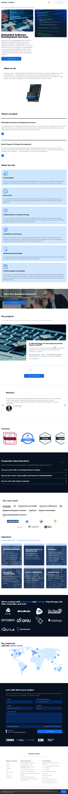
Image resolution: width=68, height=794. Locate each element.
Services (7, 7)
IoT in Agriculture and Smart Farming (50, 765)
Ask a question (15, 302)
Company (39, 705)
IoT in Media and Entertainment (49, 771)
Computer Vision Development (27, 771)
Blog (7, 774)
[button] (54, 347)
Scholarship (8, 777)
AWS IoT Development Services (49, 780)
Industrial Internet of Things (48, 779)
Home (2, 7)
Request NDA (11, 730)
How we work (9, 772)
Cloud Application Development (28, 762)
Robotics (23, 775)
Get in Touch (9, 775)
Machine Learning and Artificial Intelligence (30, 773)
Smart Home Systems (47, 775)
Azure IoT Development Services (49, 782)
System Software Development (28, 777)
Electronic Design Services (26, 764)
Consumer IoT (45, 773)
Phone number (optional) (43, 699)
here (14, 792)
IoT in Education (45, 769)
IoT (7, 770)
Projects (8, 766)
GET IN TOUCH (60, 2)
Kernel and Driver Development (28, 769)
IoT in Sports (45, 777)
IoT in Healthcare (46, 767)
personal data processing (20, 732)
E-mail (9, 705)
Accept (63, 791)
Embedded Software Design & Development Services (27, 767)
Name (8, 699)
